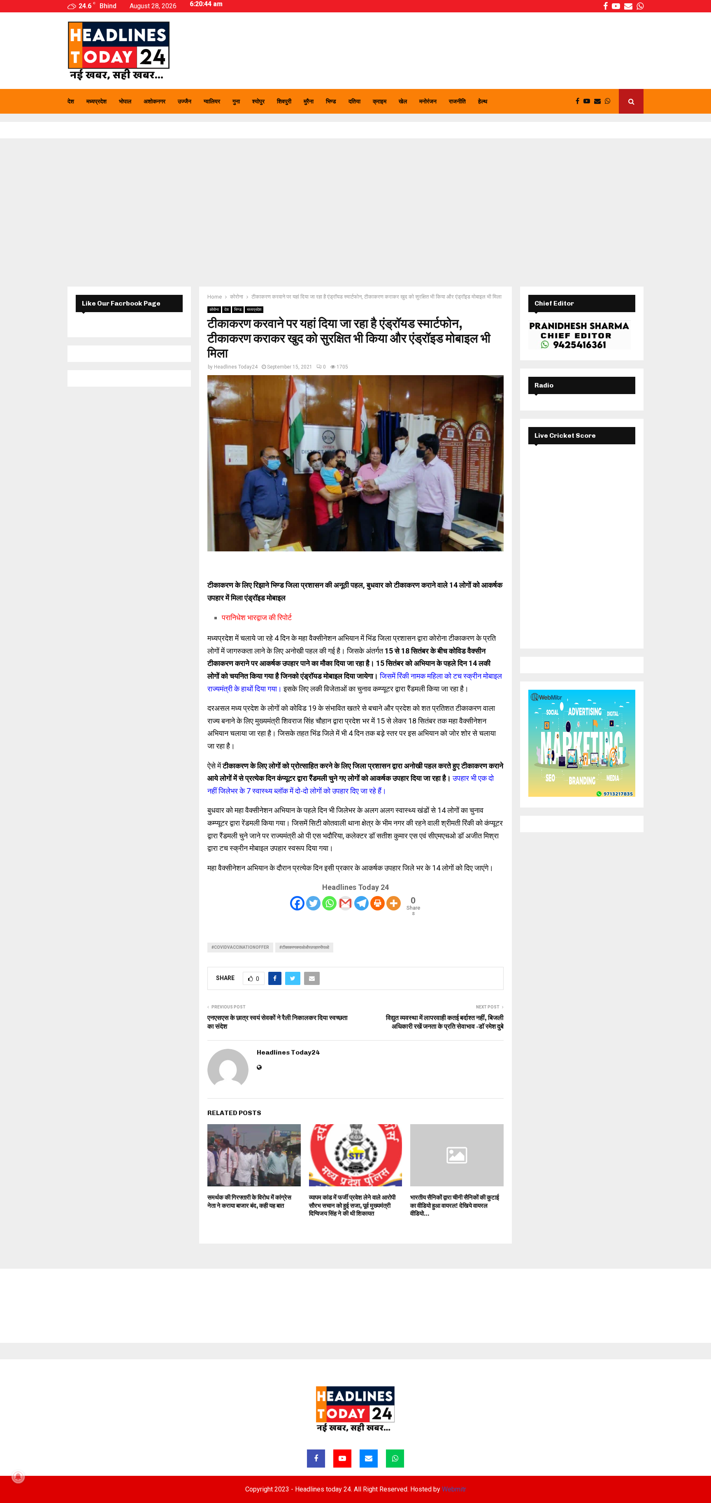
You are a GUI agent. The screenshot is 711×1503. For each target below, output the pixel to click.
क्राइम (379, 101)
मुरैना (309, 101)
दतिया (354, 101)
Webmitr (454, 1489)
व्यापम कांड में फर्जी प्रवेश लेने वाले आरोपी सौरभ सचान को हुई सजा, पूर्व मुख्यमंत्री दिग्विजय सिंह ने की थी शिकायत (352, 1205)
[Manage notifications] (18, 1476)
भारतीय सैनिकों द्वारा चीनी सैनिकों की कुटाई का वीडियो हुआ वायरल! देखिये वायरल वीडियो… (454, 1205)
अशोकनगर (154, 101)
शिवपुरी (284, 101)
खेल (403, 101)
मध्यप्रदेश (96, 101)
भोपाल (125, 101)
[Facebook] (579, 101)
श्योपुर (258, 101)
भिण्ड (331, 101)
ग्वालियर (212, 101)
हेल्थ (482, 101)
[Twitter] (313, 903)
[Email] (599, 101)
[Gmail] (345, 903)
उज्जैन (184, 101)
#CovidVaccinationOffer (240, 947)
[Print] (377, 903)
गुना (236, 101)
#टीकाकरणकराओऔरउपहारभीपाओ (304, 947)
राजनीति (457, 101)
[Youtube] (588, 101)
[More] (393, 903)
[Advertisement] (355, 212)
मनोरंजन (428, 101)
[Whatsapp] (610, 101)
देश (70, 101)
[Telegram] (361, 903)
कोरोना (214, 309)
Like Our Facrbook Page (121, 303)
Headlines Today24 (236, 367)
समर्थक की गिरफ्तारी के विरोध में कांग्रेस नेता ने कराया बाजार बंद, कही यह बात (249, 1201)
